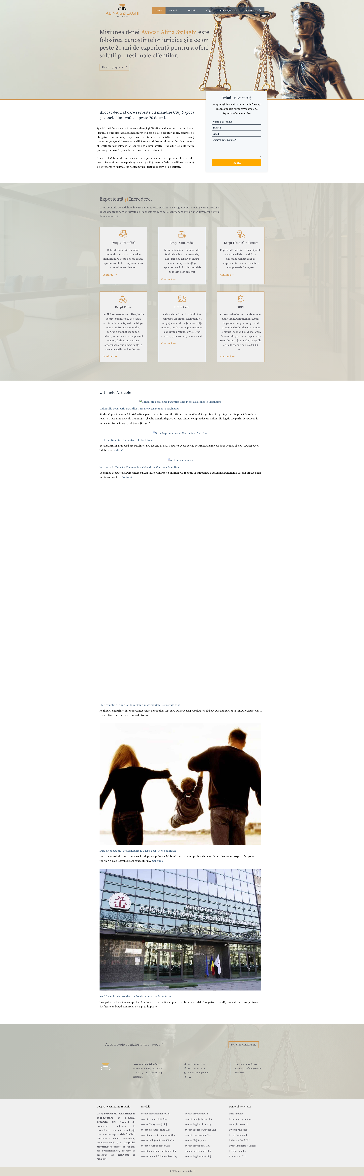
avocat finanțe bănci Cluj (198, 1119)
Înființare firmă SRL (239, 1140)
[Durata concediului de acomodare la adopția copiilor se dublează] (180, 784)
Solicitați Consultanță (243, 1044)
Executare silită (237, 1156)
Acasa (159, 10)
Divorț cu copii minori (240, 1119)
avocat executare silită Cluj (155, 1129)
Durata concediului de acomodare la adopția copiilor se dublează (138, 850)
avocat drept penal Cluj (197, 1145)
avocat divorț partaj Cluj (154, 1124)
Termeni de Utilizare (246, 1064)
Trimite (236, 162)
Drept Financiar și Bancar (242, 1145)
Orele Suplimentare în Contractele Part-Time (126, 440)
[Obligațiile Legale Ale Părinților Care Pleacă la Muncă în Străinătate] (180, 402)
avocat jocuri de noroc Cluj (155, 1145)
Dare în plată (236, 1113)
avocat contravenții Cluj (198, 1135)
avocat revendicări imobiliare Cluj (159, 1156)
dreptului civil (106, 1122)
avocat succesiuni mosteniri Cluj (158, 1151)
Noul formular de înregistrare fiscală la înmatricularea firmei (136, 996)
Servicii (191, 10)
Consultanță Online (227, 10)
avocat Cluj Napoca (195, 1140)
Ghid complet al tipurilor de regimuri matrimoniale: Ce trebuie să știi (140, 705)
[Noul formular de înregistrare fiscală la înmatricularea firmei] (180, 930)
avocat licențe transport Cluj (200, 1129)
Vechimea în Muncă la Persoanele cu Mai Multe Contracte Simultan (139, 467)
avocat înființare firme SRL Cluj (157, 1140)
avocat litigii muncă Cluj (198, 1156)
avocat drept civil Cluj (196, 1113)
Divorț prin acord (238, 1129)
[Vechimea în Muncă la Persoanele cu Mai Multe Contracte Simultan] (180, 460)
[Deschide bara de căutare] (259, 10)
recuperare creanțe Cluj (198, 1151)
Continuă (117, 450)
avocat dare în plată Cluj (154, 1119)
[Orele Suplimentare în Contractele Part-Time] (180, 433)
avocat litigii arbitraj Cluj (198, 1124)
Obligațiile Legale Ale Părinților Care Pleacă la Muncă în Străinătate (139, 408)
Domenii (173, 10)
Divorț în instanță (238, 1124)
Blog (208, 10)
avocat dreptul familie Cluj (155, 1113)
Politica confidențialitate (248, 1068)
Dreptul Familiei (237, 1151)
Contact (248, 10)
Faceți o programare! (114, 67)
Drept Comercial (238, 1135)
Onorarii (239, 1072)
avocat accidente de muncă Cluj (158, 1135)
